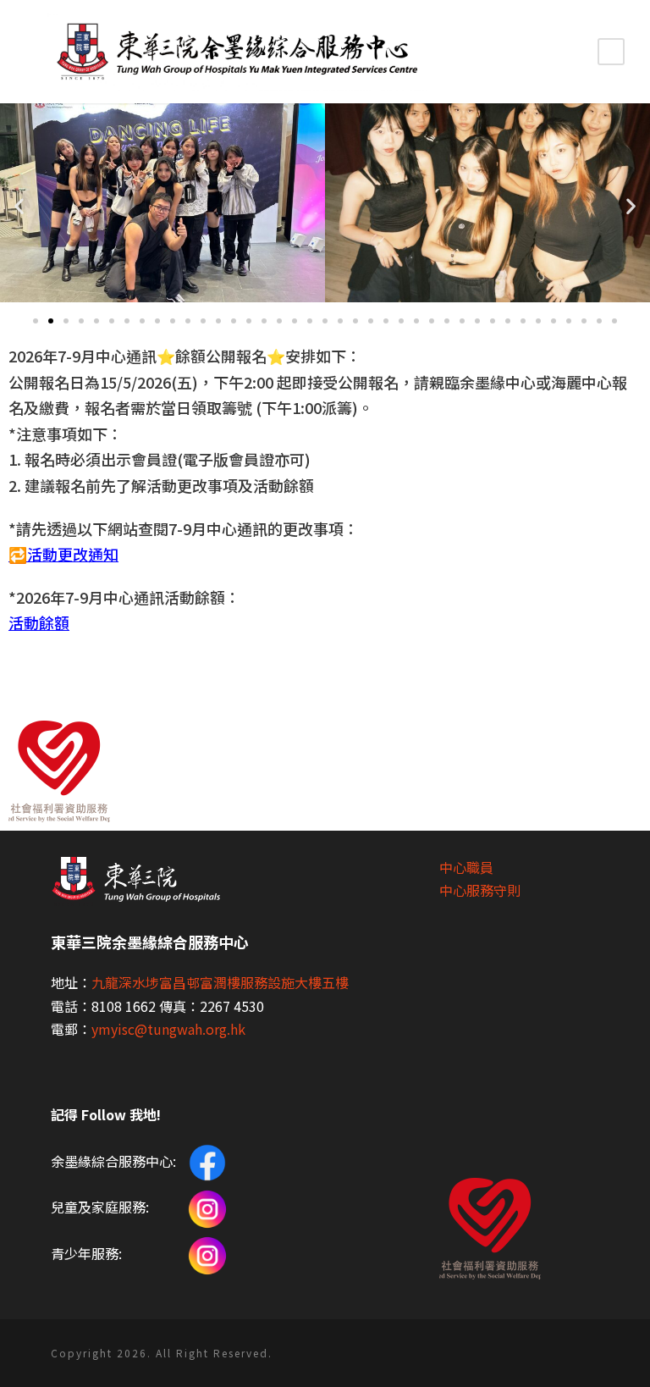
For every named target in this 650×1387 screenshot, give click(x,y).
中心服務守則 (480, 890)
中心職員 (466, 867)
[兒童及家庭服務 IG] (207, 1206)
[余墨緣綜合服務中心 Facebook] (206, 1161)
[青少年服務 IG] (207, 1253)
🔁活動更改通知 (63, 554)
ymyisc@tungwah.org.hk (168, 1029)
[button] (35, 320)
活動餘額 (38, 622)
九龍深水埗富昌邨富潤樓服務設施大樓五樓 (220, 982)
